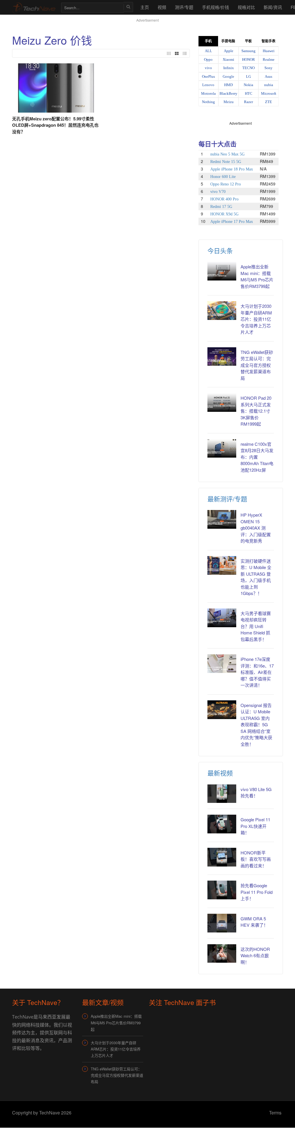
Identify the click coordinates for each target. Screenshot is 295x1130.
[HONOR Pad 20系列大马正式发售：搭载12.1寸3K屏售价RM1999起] (222, 402)
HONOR (248, 59)
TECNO (248, 68)
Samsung (248, 51)
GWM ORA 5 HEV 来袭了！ (254, 921)
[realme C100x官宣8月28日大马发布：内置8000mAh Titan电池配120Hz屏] (222, 448)
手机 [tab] (208, 41)
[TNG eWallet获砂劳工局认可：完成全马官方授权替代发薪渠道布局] (222, 356)
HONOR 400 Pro (224, 199)
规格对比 (246, 7)
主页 (144, 7)
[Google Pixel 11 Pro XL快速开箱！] (222, 824)
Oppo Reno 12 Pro (225, 184)
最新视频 (220, 772)
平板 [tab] (248, 41)
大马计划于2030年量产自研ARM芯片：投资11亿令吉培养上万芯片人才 (256, 319)
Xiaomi (228, 59)
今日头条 (220, 250)
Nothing (208, 102)
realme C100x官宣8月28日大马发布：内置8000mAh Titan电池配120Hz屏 (257, 457)
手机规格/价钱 (215, 7)
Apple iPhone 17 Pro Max (231, 221)
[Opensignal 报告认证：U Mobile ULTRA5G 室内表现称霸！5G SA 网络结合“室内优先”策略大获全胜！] (222, 709)
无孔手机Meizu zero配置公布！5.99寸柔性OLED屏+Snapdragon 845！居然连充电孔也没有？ (55, 125)
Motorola (208, 93)
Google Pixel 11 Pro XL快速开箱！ (255, 825)
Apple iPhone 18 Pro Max (231, 169)
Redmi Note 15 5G (225, 162)
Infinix (228, 68)
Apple (228, 51)
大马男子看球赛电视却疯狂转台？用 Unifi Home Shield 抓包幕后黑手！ (256, 626)
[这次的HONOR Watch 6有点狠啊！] (222, 953)
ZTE (268, 102)
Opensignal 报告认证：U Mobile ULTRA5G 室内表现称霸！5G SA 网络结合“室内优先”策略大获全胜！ (256, 724)
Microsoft (268, 93)
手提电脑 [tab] (228, 41)
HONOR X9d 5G (224, 214)
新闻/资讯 (273, 7)
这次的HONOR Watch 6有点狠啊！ (255, 955)
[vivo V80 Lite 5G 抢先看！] (222, 793)
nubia (268, 85)
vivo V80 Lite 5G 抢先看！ (256, 792)
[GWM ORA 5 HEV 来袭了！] (222, 923)
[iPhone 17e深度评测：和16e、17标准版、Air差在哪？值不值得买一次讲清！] (222, 663)
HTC (248, 93)
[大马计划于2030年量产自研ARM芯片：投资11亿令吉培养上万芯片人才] (222, 310)
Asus (268, 76)
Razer (248, 102)
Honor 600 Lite (223, 177)
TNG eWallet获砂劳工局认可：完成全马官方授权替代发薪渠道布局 (257, 365)
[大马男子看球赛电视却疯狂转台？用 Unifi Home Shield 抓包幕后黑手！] (222, 617)
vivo (208, 68)
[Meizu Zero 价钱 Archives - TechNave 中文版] (33, 7)
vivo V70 (218, 191)
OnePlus (208, 76)
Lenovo (208, 85)
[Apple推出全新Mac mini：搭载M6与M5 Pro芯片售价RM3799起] (222, 271)
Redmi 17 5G (221, 206)
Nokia (248, 85)
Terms (275, 1112)
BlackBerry (228, 93)
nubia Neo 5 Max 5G (227, 154)
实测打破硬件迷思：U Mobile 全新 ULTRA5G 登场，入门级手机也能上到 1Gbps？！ (256, 577)
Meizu (229, 102)
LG (248, 76)
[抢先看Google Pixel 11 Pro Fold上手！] (222, 890)
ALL (208, 51)
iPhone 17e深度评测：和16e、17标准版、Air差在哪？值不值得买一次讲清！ (257, 672)
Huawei (269, 51)
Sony (268, 68)
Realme (269, 59)
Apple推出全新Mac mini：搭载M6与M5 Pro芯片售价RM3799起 (257, 276)
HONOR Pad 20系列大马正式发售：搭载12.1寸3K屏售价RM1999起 (256, 411)
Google (228, 76)
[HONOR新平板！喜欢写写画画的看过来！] (222, 857)
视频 (162, 7)
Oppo (208, 59)
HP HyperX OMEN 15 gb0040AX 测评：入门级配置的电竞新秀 (256, 528)
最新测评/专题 (227, 498)
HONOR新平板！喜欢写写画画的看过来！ (256, 859)
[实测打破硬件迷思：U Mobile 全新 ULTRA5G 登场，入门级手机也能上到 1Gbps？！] (222, 565)
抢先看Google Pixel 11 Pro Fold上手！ (257, 891)
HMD (228, 85)
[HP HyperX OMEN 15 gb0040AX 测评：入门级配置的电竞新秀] (222, 519)
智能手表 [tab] (268, 41)
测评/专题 (184, 7)
